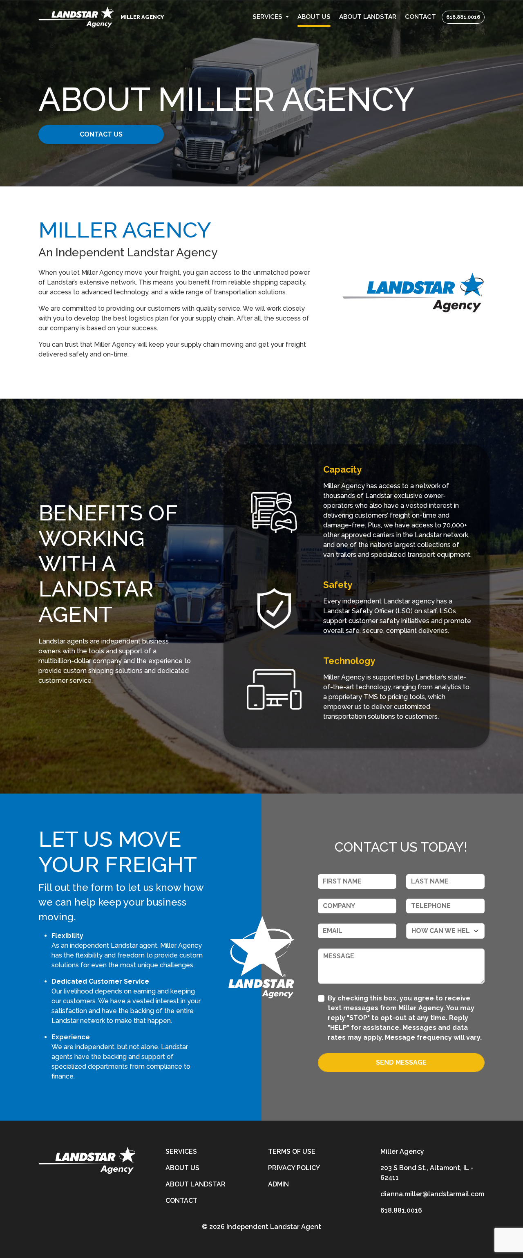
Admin (278, 1184)
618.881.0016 (463, 17)
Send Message (401, 1062)
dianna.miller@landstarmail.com (432, 1194)
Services (181, 1151)
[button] (271, 17)
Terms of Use (291, 1151)
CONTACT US (101, 134)
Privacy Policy (294, 1168)
